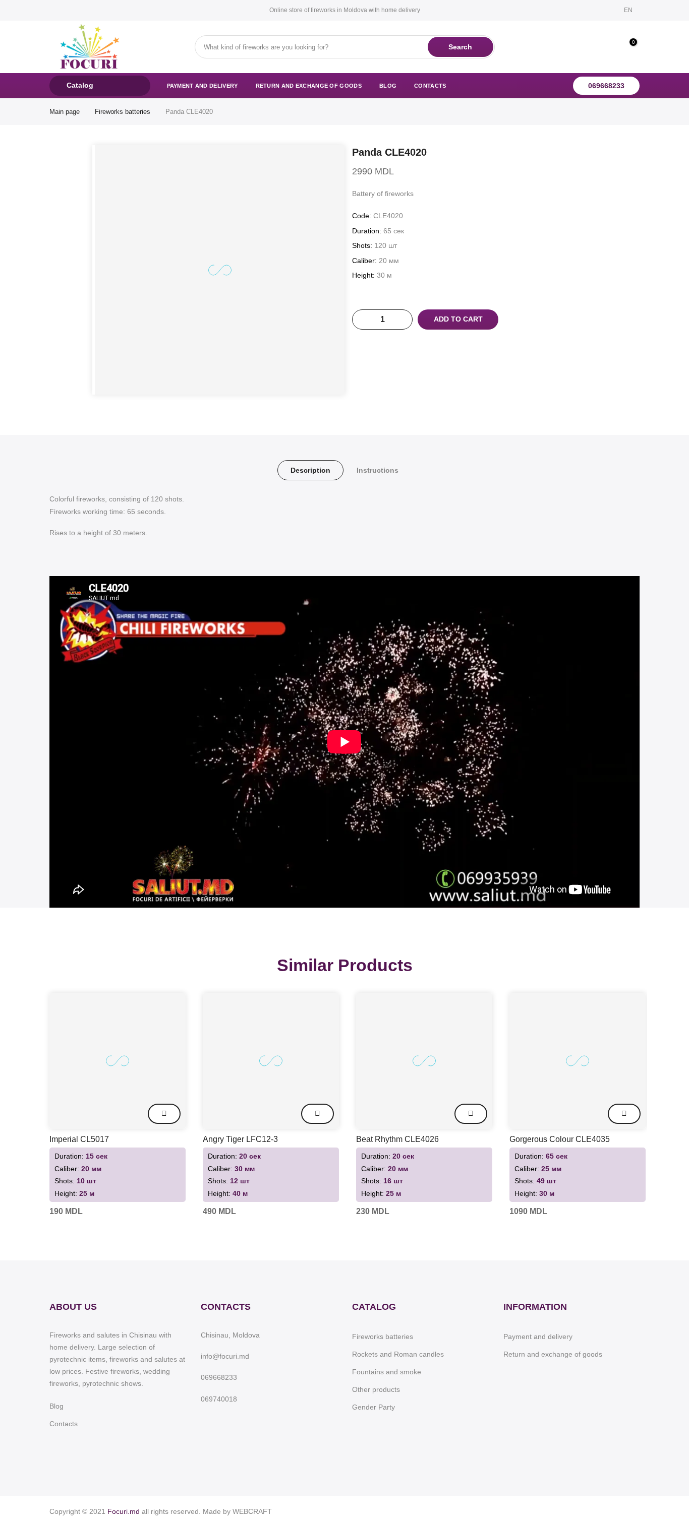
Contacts (430, 86)
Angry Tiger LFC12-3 (240, 1139)
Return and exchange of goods (309, 86)
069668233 (219, 1377)
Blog (387, 86)
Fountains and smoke (386, 1372)
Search (460, 47)
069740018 (219, 1399)
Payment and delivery (202, 86)
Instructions (377, 470)
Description (310, 470)
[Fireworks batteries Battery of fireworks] (117, 1061)
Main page (64, 111)
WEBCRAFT (251, 1511)
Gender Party (373, 1407)
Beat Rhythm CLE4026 (397, 1139)
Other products (376, 1389)
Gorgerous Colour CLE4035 (559, 1139)
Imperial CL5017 (79, 1139)
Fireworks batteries (122, 111)
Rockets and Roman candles (398, 1354)
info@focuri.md (225, 1356)
